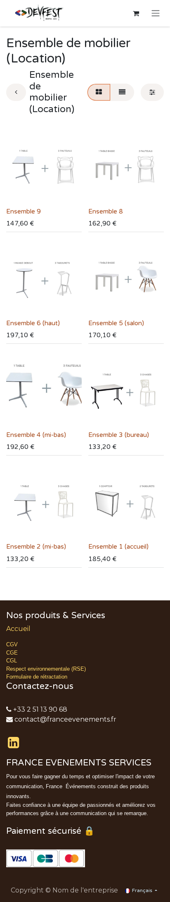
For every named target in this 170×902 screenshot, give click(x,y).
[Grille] (99, 92)
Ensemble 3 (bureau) (118, 435)
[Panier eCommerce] (136, 13)
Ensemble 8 (105, 211)
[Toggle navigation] (155, 13)
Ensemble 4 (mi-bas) (36, 435)
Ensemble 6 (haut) (33, 323)
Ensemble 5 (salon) (116, 323)
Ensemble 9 (23, 211)
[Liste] (122, 92)
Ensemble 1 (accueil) (118, 546)
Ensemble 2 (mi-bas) (36, 546)
